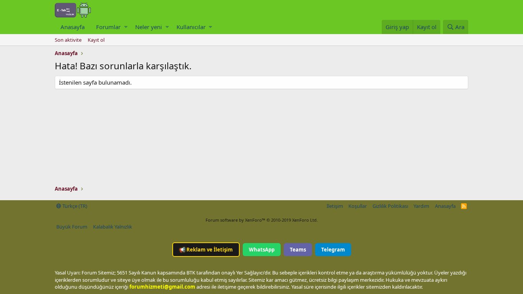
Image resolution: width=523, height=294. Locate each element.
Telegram (333, 249)
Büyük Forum (71, 226)
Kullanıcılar (191, 27)
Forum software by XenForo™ (262, 220)
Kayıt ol (96, 39)
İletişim (335, 206)
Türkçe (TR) (74, 206)
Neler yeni (148, 27)
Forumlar (108, 27)
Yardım (421, 206)
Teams (298, 249)
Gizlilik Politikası (390, 206)
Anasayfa (72, 27)
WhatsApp (262, 249)
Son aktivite (68, 39)
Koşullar (357, 206)
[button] (125, 27)
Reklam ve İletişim (206, 249)
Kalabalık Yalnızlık (112, 226)
